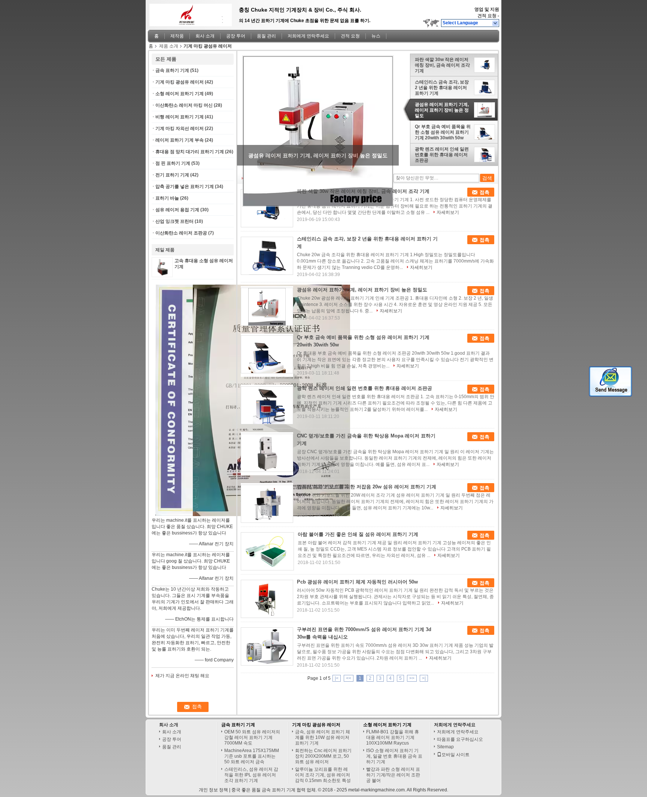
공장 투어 (235, 36)
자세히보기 (448, 212)
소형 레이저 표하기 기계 (179, 93)
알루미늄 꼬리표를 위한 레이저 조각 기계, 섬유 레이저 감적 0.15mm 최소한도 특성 (323, 775)
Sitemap (445, 746)
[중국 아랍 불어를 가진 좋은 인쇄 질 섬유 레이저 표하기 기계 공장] (267, 551)
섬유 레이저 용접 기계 (177, 209)
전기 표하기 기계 (172, 175)
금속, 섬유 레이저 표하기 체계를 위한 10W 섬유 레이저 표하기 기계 (322, 737)
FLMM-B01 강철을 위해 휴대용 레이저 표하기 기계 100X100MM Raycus (392, 737)
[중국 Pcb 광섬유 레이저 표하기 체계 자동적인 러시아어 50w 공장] (267, 599)
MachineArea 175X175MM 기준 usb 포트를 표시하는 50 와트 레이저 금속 (251, 756)
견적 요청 (486, 15)
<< (348, 678)
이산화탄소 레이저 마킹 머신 (184, 105)
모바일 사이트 (455, 754)
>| (424, 678)
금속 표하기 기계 (172, 70)
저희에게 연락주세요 (308, 36)
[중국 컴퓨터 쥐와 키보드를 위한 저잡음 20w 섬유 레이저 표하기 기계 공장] (267, 504)
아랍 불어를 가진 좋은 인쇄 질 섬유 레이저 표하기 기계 (358, 534)
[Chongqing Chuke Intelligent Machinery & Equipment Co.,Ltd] (495, 23)
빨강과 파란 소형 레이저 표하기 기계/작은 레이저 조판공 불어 (393, 775)
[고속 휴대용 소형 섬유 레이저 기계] (162, 274)
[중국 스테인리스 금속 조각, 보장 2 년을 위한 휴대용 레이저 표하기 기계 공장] (267, 256)
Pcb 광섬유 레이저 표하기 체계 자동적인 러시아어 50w (357, 582)
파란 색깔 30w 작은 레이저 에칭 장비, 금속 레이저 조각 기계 (442, 65)
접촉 (484, 192)
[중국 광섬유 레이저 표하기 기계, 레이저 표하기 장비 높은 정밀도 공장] (267, 307)
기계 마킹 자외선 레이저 (179, 128)
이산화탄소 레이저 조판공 (181, 233)
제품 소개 (168, 46)
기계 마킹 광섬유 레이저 (179, 82)
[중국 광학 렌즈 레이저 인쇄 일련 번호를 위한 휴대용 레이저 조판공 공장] (267, 405)
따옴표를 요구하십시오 (460, 739)
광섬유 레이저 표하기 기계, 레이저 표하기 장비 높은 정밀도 (442, 110)
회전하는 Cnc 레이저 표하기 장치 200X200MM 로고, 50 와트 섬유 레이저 (323, 756)
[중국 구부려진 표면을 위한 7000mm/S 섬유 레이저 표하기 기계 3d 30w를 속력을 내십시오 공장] (267, 646)
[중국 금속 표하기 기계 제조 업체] (189, 13)
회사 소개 (205, 36)
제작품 (177, 36)
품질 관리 (266, 36)
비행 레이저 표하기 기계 (179, 116)
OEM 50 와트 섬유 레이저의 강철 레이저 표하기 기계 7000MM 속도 (252, 737)
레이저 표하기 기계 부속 (179, 140)
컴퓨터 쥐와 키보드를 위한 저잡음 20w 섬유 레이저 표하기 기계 (366, 487)
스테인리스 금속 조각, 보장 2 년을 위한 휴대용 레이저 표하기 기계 (442, 87)
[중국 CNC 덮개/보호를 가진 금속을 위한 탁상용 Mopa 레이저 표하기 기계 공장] (267, 453)
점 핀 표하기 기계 (172, 163)
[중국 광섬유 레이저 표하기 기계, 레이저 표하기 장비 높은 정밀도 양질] (318, 131)
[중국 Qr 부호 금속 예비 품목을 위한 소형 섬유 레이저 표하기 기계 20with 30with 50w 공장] (267, 354)
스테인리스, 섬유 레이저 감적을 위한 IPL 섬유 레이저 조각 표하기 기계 (251, 775)
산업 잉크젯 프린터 (174, 221)
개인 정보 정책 (213, 790)
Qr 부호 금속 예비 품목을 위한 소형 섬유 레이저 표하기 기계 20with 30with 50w (443, 132)
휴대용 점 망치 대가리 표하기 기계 (189, 151)
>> (411, 678)
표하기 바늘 (167, 198)
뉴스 (375, 36)
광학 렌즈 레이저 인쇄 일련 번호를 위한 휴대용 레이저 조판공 (442, 154)
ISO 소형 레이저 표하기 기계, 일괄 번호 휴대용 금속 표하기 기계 (394, 756)
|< (336, 678)
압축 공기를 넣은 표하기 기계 (184, 186)
